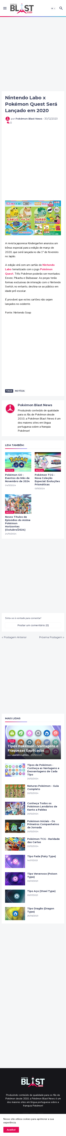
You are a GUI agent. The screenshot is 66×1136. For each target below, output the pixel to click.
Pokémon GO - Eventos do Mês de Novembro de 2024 (17, 478)
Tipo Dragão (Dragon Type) (40, 910)
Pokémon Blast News (35, 405)
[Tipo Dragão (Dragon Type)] (15, 913)
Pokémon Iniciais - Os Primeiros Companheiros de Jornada (43, 824)
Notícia (20, 391)
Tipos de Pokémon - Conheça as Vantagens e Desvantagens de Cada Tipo (43, 769)
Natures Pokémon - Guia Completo (43, 787)
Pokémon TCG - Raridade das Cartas (43, 840)
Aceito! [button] (11, 1129)
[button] (4, 8)
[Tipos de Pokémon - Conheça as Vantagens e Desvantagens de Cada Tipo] (15, 770)
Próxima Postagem (50, 637)
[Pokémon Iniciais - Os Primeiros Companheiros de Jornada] (15, 826)
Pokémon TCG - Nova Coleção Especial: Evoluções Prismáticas (47, 479)
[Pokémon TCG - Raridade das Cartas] (15, 844)
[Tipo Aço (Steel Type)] (15, 896)
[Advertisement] (33, 54)
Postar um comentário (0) (33, 625)
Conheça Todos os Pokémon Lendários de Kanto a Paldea (42, 806)
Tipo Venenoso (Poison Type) (42, 875)
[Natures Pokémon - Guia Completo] (15, 791)
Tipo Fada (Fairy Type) (41, 856)
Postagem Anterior (15, 637)
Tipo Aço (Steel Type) (41, 891)
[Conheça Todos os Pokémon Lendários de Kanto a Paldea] (15, 808)
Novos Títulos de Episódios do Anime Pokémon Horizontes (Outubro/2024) (17, 523)
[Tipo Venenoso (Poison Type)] (15, 878)
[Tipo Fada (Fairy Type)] (15, 861)
